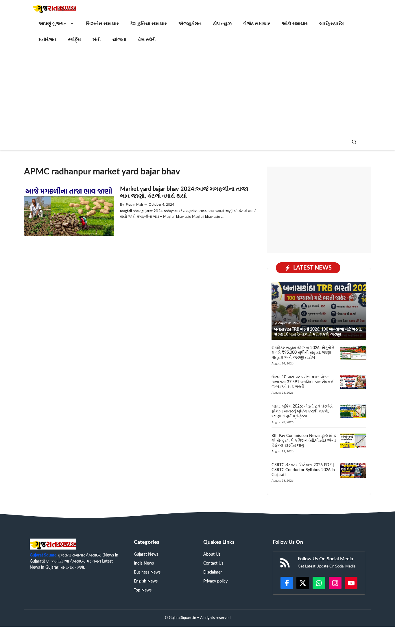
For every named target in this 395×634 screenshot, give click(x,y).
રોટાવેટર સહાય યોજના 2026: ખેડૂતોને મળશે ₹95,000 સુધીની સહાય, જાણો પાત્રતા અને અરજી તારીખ (303, 353)
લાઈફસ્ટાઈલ (331, 23)
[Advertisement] (197, 91)
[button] (354, 142)
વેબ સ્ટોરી (147, 39)
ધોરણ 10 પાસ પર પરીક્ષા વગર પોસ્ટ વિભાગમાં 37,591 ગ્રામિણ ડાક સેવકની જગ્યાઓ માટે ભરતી (303, 382)
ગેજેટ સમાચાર (256, 23)
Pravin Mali (134, 204)
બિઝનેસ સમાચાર (102, 23)
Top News (143, 590)
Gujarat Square (43, 555)
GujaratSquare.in (182, 618)
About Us (211, 554)
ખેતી (97, 39)
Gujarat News (146, 554)
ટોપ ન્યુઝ (222, 23)
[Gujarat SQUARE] (54, 8)
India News (144, 563)
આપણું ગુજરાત (52, 23)
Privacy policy (215, 581)
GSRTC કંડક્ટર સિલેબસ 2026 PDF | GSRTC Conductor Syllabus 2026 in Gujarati (303, 470)
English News (146, 581)
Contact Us (213, 563)
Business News (147, 572)
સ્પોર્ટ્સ (74, 39)
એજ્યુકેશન (190, 23)
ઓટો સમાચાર (295, 23)
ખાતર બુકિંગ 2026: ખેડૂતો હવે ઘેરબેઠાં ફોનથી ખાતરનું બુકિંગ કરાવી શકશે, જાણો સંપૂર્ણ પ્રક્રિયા (302, 411)
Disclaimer (212, 572)
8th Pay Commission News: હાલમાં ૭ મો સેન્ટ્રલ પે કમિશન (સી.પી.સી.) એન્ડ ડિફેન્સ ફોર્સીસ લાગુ (304, 441)
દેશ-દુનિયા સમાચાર (148, 23)
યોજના (119, 39)
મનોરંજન (47, 39)
